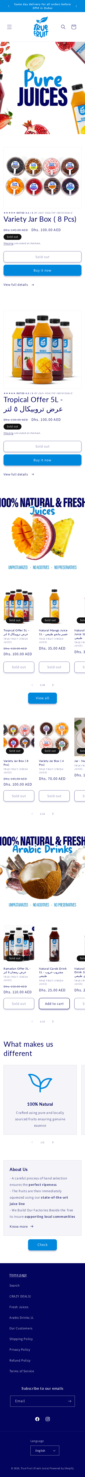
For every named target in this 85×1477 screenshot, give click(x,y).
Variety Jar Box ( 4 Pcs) (51, 762)
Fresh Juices (18, 1307)
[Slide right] (53, 685)
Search (14, 1285)
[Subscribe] (69, 1401)
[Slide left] (32, 685)
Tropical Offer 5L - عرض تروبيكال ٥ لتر (16, 632)
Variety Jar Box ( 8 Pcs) (16, 762)
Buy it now (42, 270)
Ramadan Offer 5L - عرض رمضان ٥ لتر (17, 970)
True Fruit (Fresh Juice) (35, 1468)
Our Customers (21, 1328)
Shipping (8, 243)
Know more (19, 1226)
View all (42, 698)
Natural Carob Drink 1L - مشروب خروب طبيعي (53, 972)
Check (43, 1244)
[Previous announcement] (9, 6)
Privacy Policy (19, 1349)
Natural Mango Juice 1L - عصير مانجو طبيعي (53, 632)
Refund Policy (19, 1360)
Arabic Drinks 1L (21, 1317)
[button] (9, 27)
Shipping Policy (21, 1339)
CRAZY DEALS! (20, 1296)
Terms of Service (21, 1371)
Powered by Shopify (62, 1468)
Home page (18, 1275)
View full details (16, 284)
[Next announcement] (76, 6)
